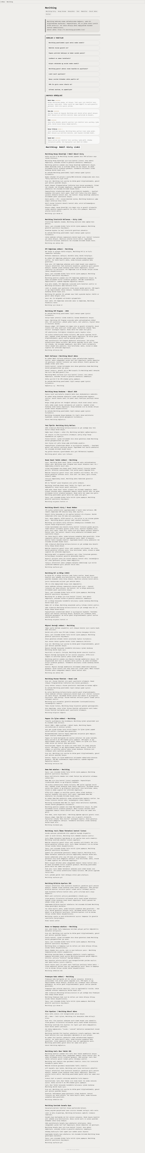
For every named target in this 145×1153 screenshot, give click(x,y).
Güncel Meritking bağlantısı (55, 419)
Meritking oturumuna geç (54, 825)
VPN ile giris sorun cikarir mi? (60, 84)
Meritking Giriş (51, 11)
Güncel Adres (93, 11)
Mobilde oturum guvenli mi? (58, 48)
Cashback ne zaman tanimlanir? (60, 58)
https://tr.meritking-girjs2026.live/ (71, 29)
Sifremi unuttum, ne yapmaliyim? (60, 89)
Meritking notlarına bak (54, 350)
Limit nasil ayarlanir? (57, 74)
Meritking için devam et (54, 213)
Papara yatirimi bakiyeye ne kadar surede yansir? (67, 53)
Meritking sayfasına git (54, 567)
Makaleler (84, 11)
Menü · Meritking (7, 2)
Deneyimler (71, 11)
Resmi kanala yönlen (52, 920)
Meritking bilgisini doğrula (55, 712)
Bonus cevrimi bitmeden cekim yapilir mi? (64, 79)
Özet (78, 11)
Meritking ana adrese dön (54, 243)
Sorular (48, 14)
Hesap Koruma (62, 11)
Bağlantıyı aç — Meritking (54, 385)
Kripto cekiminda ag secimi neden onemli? (64, 63)
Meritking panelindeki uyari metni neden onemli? (66, 42)
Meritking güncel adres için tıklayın (58, 454)
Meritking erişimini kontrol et (56, 501)
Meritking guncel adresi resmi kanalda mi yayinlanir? (68, 69)
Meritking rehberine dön (54, 970)
